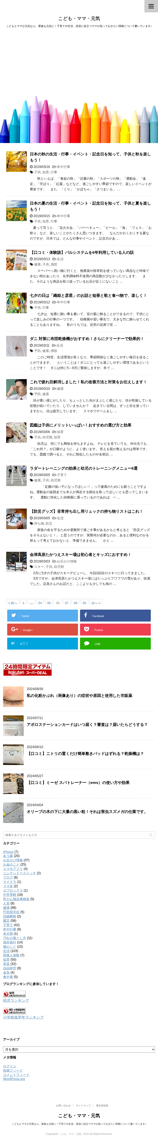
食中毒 (8, 977)
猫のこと (9, 946)
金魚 (6, 972)
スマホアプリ (13, 869)
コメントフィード (16, 1075)
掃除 (54, 351)
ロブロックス (13, 890)
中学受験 (9, 894)
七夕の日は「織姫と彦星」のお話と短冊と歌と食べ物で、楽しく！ (88, 295)
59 (84, 602)
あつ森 (8, 856)
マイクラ (9, 882)
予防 (37, 351)
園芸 (6, 920)
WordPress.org (14, 1079)
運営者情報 (102, 1105)
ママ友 (8, 886)
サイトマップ (83, 1105)
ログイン (9, 1066)
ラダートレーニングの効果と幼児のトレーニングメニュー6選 (84, 468)
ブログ (8, 877)
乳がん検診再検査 (16, 899)
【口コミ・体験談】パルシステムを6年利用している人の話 (82, 252)
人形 (6, 903)
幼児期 (47, 437)
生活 (60, 259)
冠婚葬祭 (9, 916)
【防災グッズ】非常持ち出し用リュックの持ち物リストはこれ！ (86, 511)
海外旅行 (9, 942)
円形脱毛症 (11, 912)
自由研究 (9, 968)
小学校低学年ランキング (23, 1017)
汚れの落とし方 (14, 938)
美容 (6, 964)
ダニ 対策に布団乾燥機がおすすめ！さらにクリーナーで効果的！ (87, 338)
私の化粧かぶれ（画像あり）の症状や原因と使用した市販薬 (79, 695)
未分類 (8, 933)
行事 (54, 172)
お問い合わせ (63, 1105)
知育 (45, 172)
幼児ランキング (16, 1000)
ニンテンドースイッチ (19, 873)
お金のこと (11, 864)
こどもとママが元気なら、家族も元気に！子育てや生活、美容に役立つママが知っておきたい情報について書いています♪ (79, 1123)
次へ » (96, 602)
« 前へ (12, 602)
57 (66, 602)
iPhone (8, 852)
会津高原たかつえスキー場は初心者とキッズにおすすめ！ (80, 554)
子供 (37, 172)
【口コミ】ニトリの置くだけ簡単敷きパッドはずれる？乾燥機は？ (85, 753)
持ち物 (39, 523)
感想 (54, 264)
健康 (37, 264)
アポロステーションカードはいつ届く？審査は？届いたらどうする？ (87, 724)
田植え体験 (11, 955)
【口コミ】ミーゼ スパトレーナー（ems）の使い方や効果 (78, 782)
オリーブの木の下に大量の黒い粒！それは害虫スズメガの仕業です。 (87, 811)
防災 (49, 523)
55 (49, 602)
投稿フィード (13, 1070)
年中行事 (63, 167)
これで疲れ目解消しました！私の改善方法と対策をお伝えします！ (88, 382)
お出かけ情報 (67, 561)
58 (75, 602)
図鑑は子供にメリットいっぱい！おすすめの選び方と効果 (80, 425)
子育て (62, 475)
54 (40, 602)
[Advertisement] (79, 61)
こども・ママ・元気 (79, 18)
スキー (39, 566)
